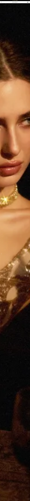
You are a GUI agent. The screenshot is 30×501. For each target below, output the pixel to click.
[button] (1, 2)
